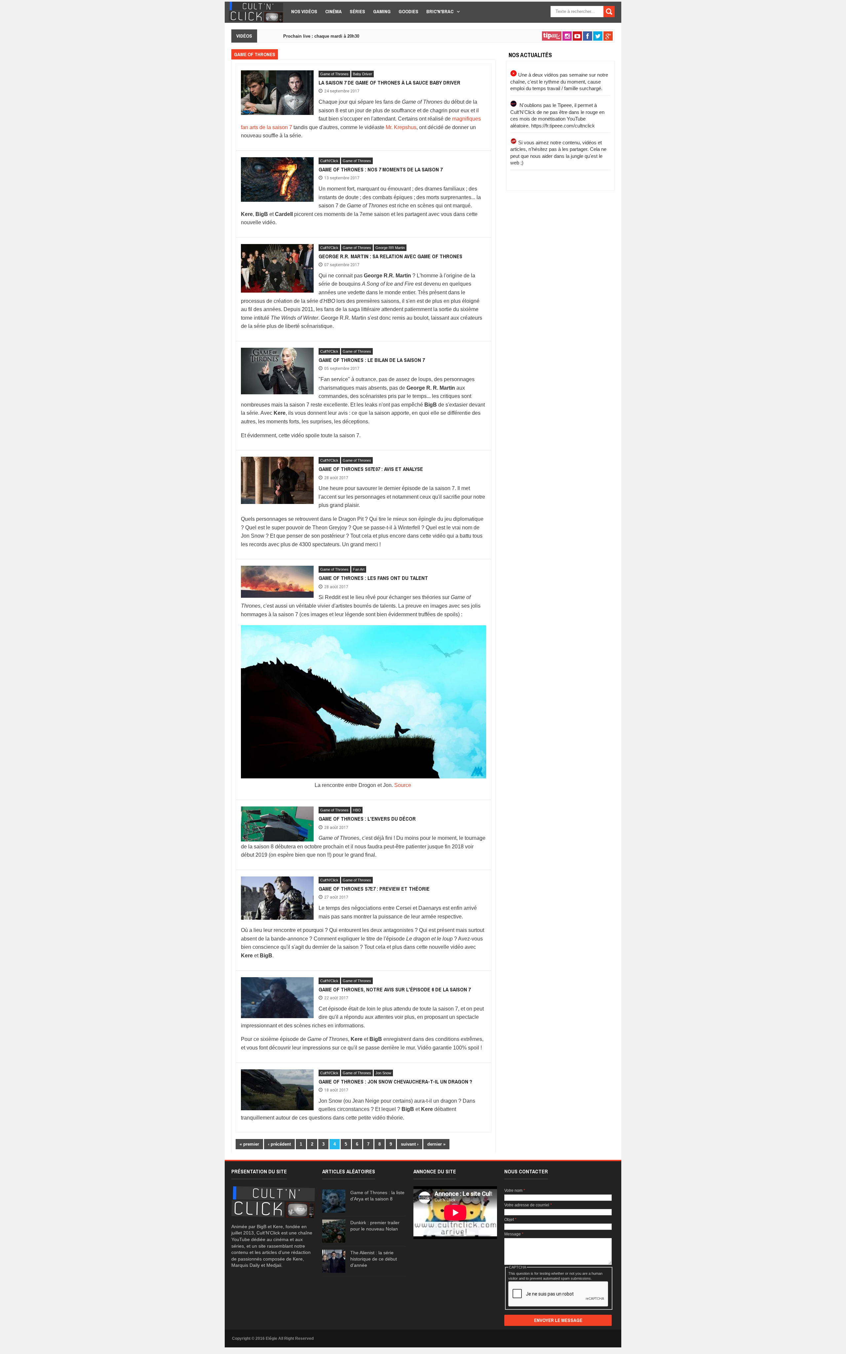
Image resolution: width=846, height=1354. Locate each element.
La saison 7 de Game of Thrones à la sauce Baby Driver (389, 82)
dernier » (436, 1144)
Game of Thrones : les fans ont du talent (373, 578)
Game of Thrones (334, 74)
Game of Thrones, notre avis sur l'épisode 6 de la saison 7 (395, 989)
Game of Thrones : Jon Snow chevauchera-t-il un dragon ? (395, 1081)
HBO (357, 810)
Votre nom (514, 1190)
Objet (510, 1219)
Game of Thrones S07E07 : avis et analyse (371, 469)
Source (402, 785)
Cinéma (333, 11)
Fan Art (359, 569)
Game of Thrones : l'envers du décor (367, 818)
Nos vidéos (304, 11)
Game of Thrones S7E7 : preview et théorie (374, 888)
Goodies (408, 11)
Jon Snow (383, 1073)
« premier (249, 1144)
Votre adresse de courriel (528, 1205)
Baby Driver (362, 74)
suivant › (409, 1144)
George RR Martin (390, 248)
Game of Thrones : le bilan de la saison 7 (372, 360)
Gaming (382, 11)
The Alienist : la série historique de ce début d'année (373, 1259)
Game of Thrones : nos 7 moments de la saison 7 (380, 169)
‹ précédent (279, 1144)
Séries (357, 11)
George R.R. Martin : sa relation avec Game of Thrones (390, 256)
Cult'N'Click (329, 161)
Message (513, 1234)
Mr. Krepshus (401, 127)
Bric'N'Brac (439, 11)
